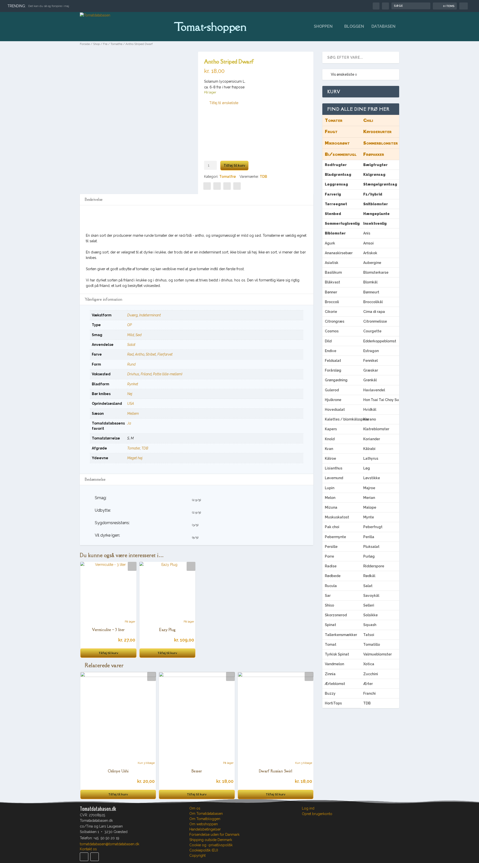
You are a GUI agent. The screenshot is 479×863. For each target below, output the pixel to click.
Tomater (133, 448)
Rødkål (369, 576)
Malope (369, 507)
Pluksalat (371, 547)
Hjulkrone (333, 400)
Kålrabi (369, 449)
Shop (96, 44)
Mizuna (331, 507)
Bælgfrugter (375, 165)
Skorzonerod (336, 615)
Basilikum (333, 272)
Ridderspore (373, 566)
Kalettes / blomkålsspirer (343, 419)
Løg (366, 468)
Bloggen (354, 26)
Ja (129, 423)
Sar (328, 596)
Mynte (368, 517)
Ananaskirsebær (339, 253)
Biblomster (335, 233)
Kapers (331, 429)
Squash (369, 625)
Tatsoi (368, 635)
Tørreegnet (336, 204)
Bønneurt (371, 292)
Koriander (371, 439)
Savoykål (371, 596)
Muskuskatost (337, 517)
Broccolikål (373, 302)
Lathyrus (370, 458)
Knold (330, 439)
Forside (85, 44)
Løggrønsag (336, 184)
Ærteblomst (335, 684)
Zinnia (330, 674)
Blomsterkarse (375, 272)
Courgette (372, 331)
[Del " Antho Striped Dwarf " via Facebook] (207, 186)
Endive (330, 351)
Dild (328, 341)
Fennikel (370, 361)
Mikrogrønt (337, 143)
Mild (130, 335)
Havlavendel (374, 390)
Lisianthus (333, 468)
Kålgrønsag (374, 175)
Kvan (329, 449)
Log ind (308, 808)
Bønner (331, 292)
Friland (146, 374)
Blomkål (370, 282)
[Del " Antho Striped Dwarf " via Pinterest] (217, 186)
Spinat (330, 625)
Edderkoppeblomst (379, 341)
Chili (368, 120)
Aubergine (372, 263)
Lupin (329, 488)
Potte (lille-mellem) (167, 374)
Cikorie (331, 312)
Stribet (151, 354)
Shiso (329, 605)
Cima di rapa (374, 312)
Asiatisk (331, 263)
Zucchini (370, 674)
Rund (131, 364)
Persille (331, 547)
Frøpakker (373, 154)
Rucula (331, 586)
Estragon (371, 351)
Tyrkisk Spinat (337, 654)
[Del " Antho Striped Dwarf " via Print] (237, 186)
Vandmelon (334, 664)
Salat (131, 345)
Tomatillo (371, 645)
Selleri (368, 605)
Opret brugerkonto (317, 814)
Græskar (370, 370)
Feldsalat (333, 361)
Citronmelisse (375, 321)
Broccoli (332, 302)
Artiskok (370, 253)
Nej (129, 394)
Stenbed (333, 214)
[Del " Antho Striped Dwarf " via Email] (227, 186)
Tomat (330, 645)
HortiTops (333, 703)
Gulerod (332, 390)
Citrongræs (334, 321)
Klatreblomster (376, 429)
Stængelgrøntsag (380, 184)
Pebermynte (335, 537)
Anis (366, 233)
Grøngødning (336, 380)
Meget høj (134, 458)
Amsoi (368, 243)
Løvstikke (371, 478)
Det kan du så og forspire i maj (48, 6)
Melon (330, 498)
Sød (138, 335)
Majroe (369, 488)
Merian (369, 498)
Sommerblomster (380, 143)
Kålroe (330, 458)
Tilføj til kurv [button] (108, 653)
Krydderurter (377, 131)
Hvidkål (369, 410)
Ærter (368, 684)
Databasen (383, 26)
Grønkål (370, 380)
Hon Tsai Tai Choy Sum (381, 400)
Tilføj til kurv (234, 166)
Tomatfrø (116, 44)
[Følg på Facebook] (84, 857)
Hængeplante (376, 214)
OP (129, 325)
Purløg (369, 556)
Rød (130, 354)
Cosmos (332, 331)
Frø (105, 44)
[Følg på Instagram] (94, 857)
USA (130, 404)
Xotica (368, 664)
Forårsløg (333, 370)
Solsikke (370, 615)
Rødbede (333, 576)
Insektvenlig (375, 223)
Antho (139, 354)
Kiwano (369, 419)
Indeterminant (150, 315)
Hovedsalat (335, 410)
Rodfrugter (336, 165)
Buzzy (330, 693)
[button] (221, 103)
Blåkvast (332, 282)
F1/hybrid (372, 194)
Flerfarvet (165, 354)
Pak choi (332, 527)
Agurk (330, 243)
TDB (263, 177)
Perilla (368, 537)
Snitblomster (375, 204)
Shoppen (323, 26)
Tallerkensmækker (341, 635)
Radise (331, 566)
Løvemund (334, 478)
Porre (329, 556)
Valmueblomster (377, 654)
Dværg (132, 315)
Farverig (333, 194)
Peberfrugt (372, 527)
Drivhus (133, 374)
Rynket (132, 384)
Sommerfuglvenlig (342, 223)
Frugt (331, 131)
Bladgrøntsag (338, 175)
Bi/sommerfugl (341, 154)
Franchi (369, 693)
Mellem (133, 414)
